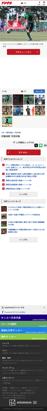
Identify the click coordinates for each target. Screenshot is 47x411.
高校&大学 (21, 345)
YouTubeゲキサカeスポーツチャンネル (31, 360)
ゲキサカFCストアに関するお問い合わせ (13, 398)
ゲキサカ (7, 3)
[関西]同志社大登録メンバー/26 (18, 189)
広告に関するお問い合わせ (9, 393)
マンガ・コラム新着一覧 (9, 370)
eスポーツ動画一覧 (20, 373)
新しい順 (39, 91)
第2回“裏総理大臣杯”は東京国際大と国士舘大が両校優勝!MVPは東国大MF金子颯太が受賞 (25, 175)
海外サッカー (29, 345)
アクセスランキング (20, 380)
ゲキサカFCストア (7, 380)
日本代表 (4, 345)
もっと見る (23, 194)
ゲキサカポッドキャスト (9, 363)
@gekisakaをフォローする (14, 307)
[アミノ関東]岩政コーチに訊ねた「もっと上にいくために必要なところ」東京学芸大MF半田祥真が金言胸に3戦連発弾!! (26, 167)
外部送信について (31, 390)
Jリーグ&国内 (13, 345)
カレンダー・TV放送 (33, 380)
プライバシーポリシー (16, 390)
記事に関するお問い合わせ (27, 393)
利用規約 (4, 390)
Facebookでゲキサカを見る (14, 312)
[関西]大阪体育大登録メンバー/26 (18, 180)
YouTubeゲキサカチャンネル (10, 360)
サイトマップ (33, 388)
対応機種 (4, 388)
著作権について (14, 388)
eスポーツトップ (35, 370)
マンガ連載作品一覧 (23, 370)
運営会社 (24, 388)
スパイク (37, 345)
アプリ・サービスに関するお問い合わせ (13, 395)
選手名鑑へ (23, 152)
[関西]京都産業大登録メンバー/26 (18, 185)
